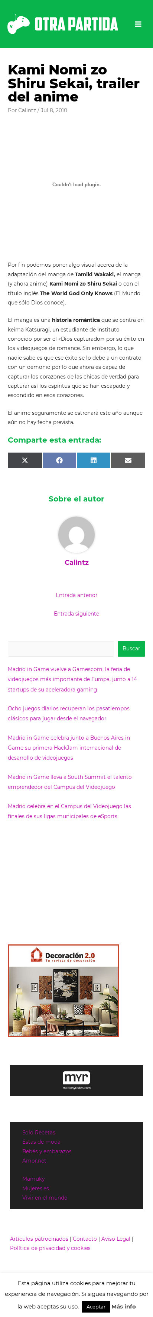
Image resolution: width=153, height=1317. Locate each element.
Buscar (131, 648)
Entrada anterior (76, 595)
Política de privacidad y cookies (50, 1248)
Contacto (85, 1239)
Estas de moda (41, 1142)
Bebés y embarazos (47, 1151)
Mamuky (33, 1179)
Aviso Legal (115, 1239)
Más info (123, 1306)
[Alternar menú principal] (138, 23)
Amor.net (34, 1161)
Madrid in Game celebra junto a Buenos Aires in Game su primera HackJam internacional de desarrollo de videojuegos (69, 748)
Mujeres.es (35, 1188)
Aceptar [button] (96, 1307)
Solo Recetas (38, 1133)
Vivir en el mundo (45, 1198)
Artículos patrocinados (39, 1239)
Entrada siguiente (76, 614)
